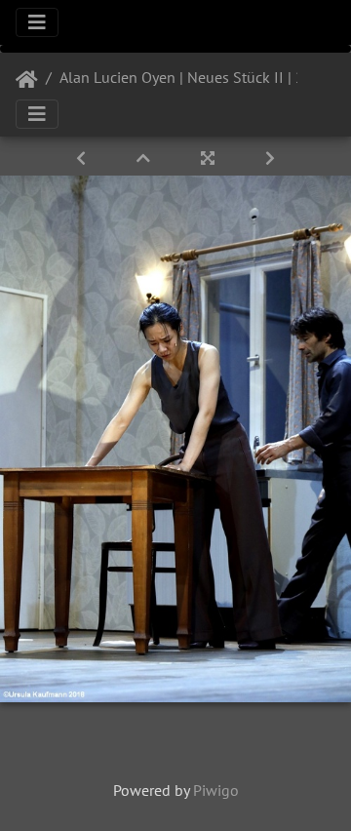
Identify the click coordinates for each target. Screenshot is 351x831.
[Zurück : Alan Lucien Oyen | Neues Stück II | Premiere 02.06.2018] (83, 158)
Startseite (27, 80)
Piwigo (216, 790)
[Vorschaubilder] (145, 158)
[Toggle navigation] (37, 22)
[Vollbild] (209, 158)
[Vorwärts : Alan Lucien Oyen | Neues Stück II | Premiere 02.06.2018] (270, 158)
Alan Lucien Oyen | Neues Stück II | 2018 (195, 77)
